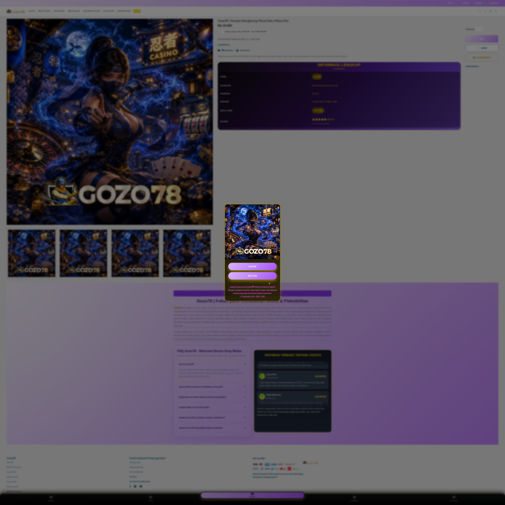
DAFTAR (252, 275)
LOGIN (253, 266)
